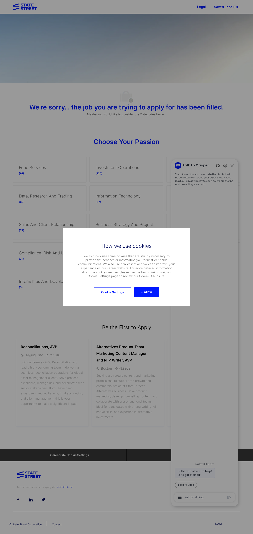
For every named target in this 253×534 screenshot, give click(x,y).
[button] (112, 292)
